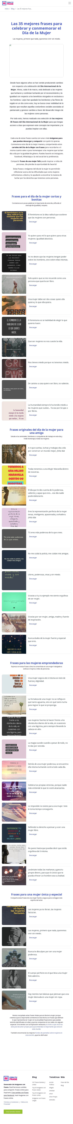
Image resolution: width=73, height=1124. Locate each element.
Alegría (51, 1088)
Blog (62, 1085)
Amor (51, 1094)
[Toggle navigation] (69, 3)
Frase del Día (65, 1082)
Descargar (33, 222)
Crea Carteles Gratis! (13, 1112)
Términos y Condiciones (11, 1102)
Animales (52, 1100)
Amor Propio (53, 1097)
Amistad (51, 1091)
